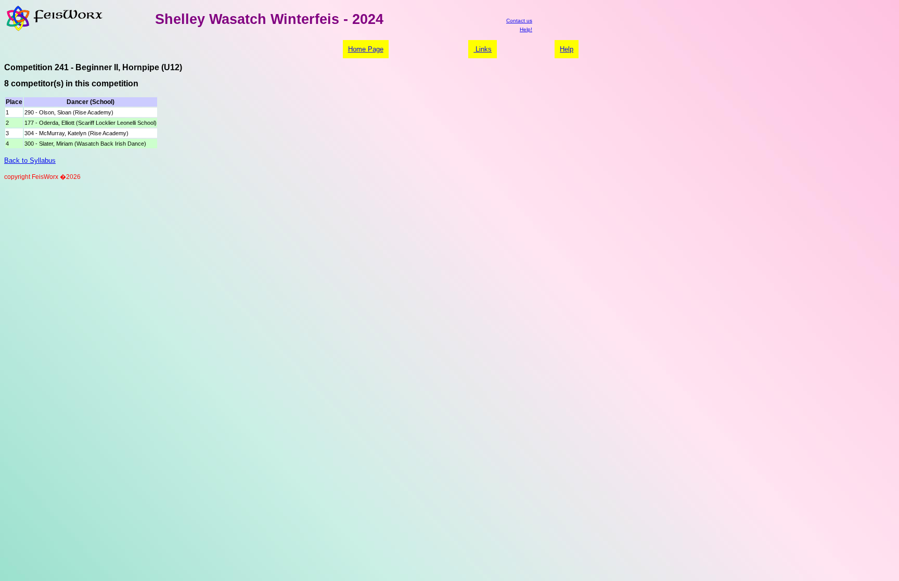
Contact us (519, 20)
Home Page (365, 49)
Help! (526, 29)
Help (566, 49)
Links (482, 49)
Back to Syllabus (30, 160)
